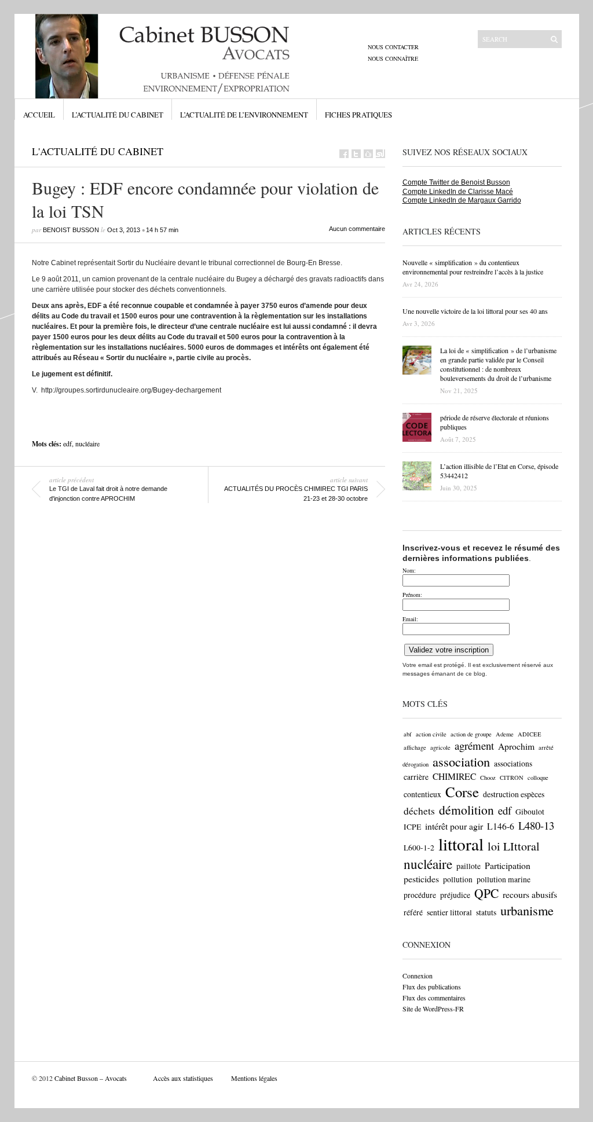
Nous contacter (393, 47)
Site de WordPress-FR (433, 1008)
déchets (419, 810)
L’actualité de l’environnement (244, 114)
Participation (507, 865)
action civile (431, 734)
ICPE (412, 827)
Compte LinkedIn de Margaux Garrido (461, 200)
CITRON (512, 777)
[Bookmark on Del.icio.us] (368, 153)
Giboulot (529, 811)
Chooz (488, 777)
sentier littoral (449, 912)
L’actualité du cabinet (117, 114)
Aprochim (516, 746)
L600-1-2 (419, 847)
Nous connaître (393, 58)
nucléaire (87, 443)
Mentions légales (254, 1078)
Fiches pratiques (358, 114)
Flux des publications (431, 986)
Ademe (505, 734)
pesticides (421, 878)
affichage (415, 747)
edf (67, 443)
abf (408, 734)
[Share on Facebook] (344, 153)
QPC (486, 893)
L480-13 (536, 825)
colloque (538, 777)
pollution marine (503, 879)
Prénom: (412, 595)
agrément (474, 745)
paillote (468, 866)
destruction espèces (513, 794)
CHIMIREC (454, 776)
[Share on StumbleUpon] (380, 153)
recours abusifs (530, 894)
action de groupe (471, 734)
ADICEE (529, 734)
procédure (420, 895)
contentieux (422, 794)
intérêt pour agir (454, 826)
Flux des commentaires (434, 997)
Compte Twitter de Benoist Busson (456, 182)
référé (413, 912)
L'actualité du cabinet (97, 151)
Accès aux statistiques (183, 1078)
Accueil (39, 114)
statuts (486, 912)
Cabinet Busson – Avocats (90, 1078)
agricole (440, 747)
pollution (458, 879)
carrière (416, 777)
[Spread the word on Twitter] (356, 153)
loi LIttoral (514, 846)
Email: (410, 619)
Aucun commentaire (357, 228)
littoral (461, 844)
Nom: (409, 570)
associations (513, 763)
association (461, 761)
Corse (462, 791)
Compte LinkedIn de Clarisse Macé (457, 192)
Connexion (417, 975)
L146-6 (500, 826)
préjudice (455, 895)
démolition (466, 809)
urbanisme (527, 910)
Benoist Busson (71, 229)
